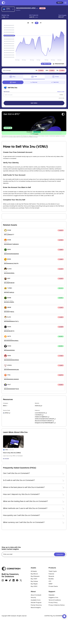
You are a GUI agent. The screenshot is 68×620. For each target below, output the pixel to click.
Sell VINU (34, 103)
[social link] (3, 580)
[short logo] (3, 2)
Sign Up (60, 2)
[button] (34, 473)
